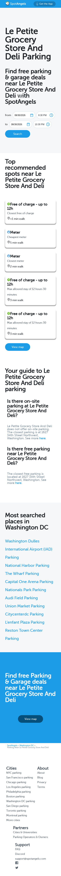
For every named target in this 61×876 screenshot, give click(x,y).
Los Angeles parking (18, 787)
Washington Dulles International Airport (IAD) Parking (28, 549)
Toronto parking (16, 810)
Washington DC (26, 745)
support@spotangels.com (30, 858)
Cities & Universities (25, 832)
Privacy (41, 782)
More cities (13, 820)
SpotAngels (12, 745)
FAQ (17, 849)
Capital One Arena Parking (29, 581)
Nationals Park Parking (25, 590)
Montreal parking (16, 815)
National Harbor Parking (27, 565)
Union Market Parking (25, 606)
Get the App (46, 4)
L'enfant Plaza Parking (24, 622)
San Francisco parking (19, 777)
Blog (40, 777)
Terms (41, 787)
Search (17, 133)
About (41, 772)
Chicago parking (16, 782)
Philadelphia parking (18, 791)
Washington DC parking (20, 801)
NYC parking (13, 772)
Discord (20, 854)
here (42, 438)
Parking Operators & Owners (30, 837)
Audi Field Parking (21, 598)
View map (18, 347)
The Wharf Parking (22, 573)
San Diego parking (17, 805)
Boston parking (15, 796)
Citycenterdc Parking (24, 614)
